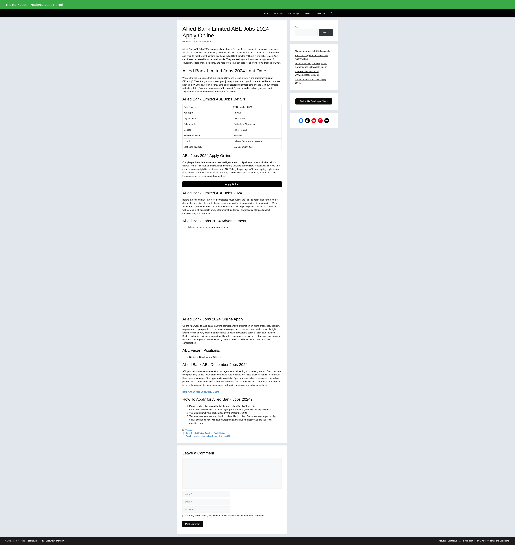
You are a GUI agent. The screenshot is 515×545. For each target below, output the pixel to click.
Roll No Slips (293, 13)
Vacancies (278, 13)
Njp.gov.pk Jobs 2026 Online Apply (312, 51)
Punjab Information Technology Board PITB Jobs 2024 (208, 436)
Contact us (320, 13)
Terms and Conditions (499, 541)
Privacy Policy (482, 541)
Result (307, 13)
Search (298, 27)
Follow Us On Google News (314, 101)
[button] (331, 13)
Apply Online (232, 184)
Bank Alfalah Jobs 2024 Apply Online (200, 392)
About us (442, 541)
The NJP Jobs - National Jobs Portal (34, 5)
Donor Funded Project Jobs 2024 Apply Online (205, 433)
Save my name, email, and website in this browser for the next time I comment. (225, 515)
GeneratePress (61, 541)
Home (265, 13)
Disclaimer (463, 541)
